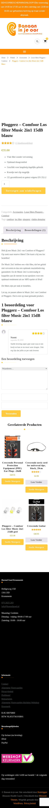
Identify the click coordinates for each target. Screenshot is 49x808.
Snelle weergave (12, 481)
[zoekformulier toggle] (37, 41)
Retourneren (6, 699)
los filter (18, 219)
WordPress (18, 803)
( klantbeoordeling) (24, 143)
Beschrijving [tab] (13, 230)
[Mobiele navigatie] (24, 51)
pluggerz (26, 219)
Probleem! (5, 695)
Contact (4, 684)
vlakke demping (38, 219)
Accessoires (18, 212)
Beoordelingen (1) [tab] (35, 230)
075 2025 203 (7, 603)
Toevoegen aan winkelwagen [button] (12, 454)
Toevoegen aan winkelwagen (23, 190)
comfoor (10, 219)
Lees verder (36, 482)
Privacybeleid (7, 691)
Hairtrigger (42, 792)
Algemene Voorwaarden (11, 688)
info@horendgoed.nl (10, 606)
